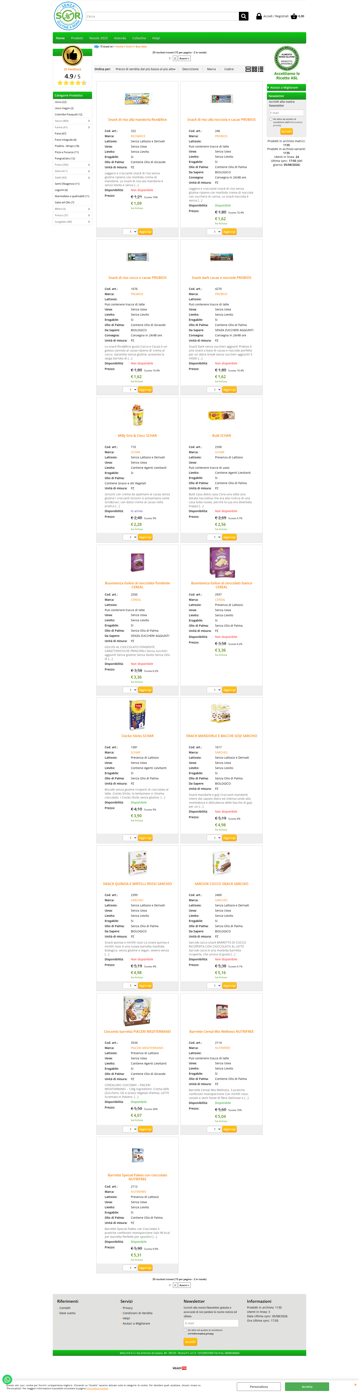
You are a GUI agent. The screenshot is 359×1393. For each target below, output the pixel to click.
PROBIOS (221, 136)
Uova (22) (60, 102)
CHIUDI (355, 1384)
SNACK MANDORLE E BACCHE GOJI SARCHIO (221, 736)
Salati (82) (61, 177)
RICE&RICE (138, 136)
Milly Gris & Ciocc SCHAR (137, 435)
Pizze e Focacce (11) (67, 152)
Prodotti (77, 38)
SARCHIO (221, 752)
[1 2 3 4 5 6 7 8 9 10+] (130, 232)
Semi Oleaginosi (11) (67, 184)
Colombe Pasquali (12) (68, 114)
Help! (156, 38)
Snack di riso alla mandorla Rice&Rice (137, 119)
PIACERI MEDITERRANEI (147, 1048)
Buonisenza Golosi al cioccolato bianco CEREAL (221, 585)
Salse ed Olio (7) (64, 202)
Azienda (120, 38)
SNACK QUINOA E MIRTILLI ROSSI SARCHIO (137, 883)
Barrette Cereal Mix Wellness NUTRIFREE (221, 1031)
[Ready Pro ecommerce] (179, 1368)
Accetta (307, 1387)
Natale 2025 (98, 38)
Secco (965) (62, 121)
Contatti (64, 1308)
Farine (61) (61, 127)
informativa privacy (203, 1333)
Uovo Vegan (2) (64, 108)
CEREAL (136, 600)
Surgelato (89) (63, 221)
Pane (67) (60, 133)
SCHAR (135, 452)
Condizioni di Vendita (137, 1313)
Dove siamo (67, 1313)
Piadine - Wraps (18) (67, 146)
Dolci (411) (61, 171)
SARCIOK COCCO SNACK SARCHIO (221, 883)
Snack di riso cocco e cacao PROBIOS (137, 277)
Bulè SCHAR (221, 435)
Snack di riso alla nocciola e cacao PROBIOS (221, 119)
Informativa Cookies (97, 1388)
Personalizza (259, 1387)
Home (60, 38)
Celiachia (139, 38)
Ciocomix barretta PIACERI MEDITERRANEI (137, 1031)
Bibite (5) (60, 209)
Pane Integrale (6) (65, 140)
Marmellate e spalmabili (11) (72, 196)
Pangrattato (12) (65, 158)
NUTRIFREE (222, 1048)
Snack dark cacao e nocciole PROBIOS (221, 277)
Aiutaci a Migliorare (136, 1323)
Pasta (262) (61, 164)
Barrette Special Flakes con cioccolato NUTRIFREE (137, 1177)
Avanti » (184, 58)
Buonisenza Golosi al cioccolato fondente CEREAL (137, 585)
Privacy (128, 1308)
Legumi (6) (61, 190)
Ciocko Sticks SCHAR (137, 736)
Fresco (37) (61, 215)
